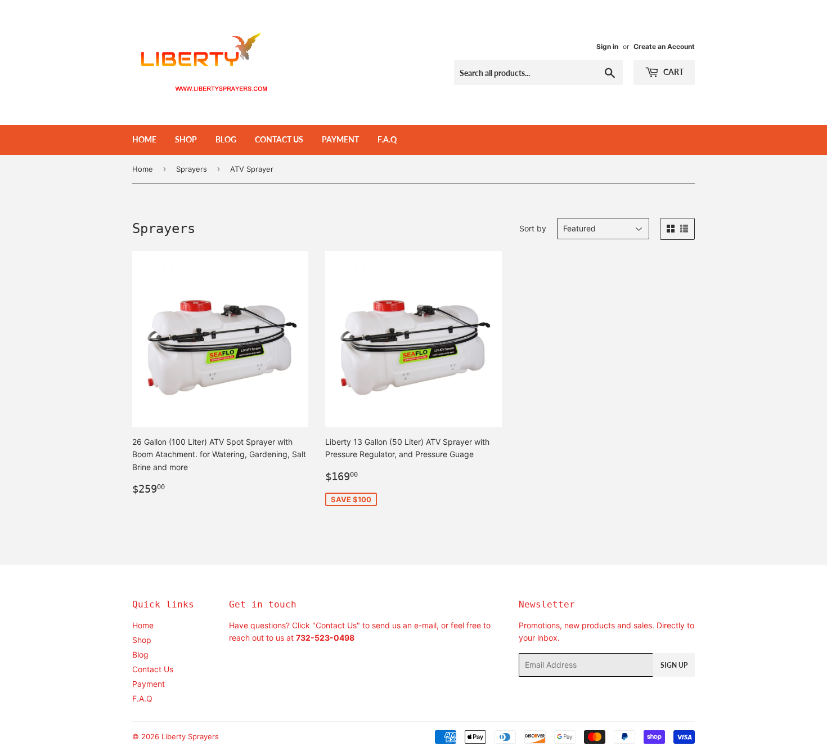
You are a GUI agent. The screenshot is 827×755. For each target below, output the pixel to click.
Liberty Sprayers (190, 736)
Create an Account (664, 46)
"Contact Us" (336, 625)
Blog (225, 139)
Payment (340, 139)
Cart (673, 72)
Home (144, 139)
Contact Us (279, 139)
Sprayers (191, 168)
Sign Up (673, 665)
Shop (186, 139)
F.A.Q (387, 139)
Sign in (607, 46)
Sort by (532, 228)
